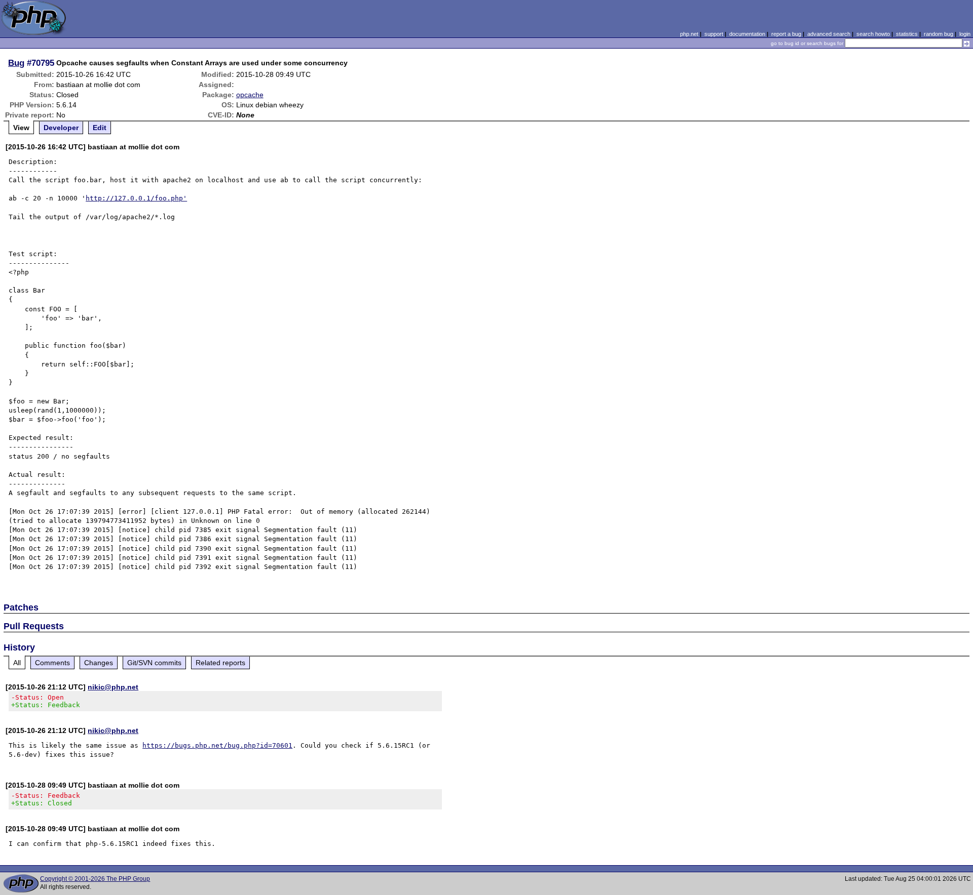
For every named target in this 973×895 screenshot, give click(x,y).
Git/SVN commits (154, 663)
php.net (689, 34)
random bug (938, 34)
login (964, 34)
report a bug (786, 34)
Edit (99, 128)
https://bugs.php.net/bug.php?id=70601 (217, 745)
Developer (61, 128)
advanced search (828, 34)
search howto (873, 34)
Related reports (220, 663)
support (713, 34)
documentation (747, 34)
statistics (907, 34)
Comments (52, 663)
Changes (98, 663)
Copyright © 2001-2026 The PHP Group (95, 878)
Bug (16, 63)
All (17, 663)
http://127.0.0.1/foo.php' (136, 198)
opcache (250, 95)
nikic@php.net (113, 687)
